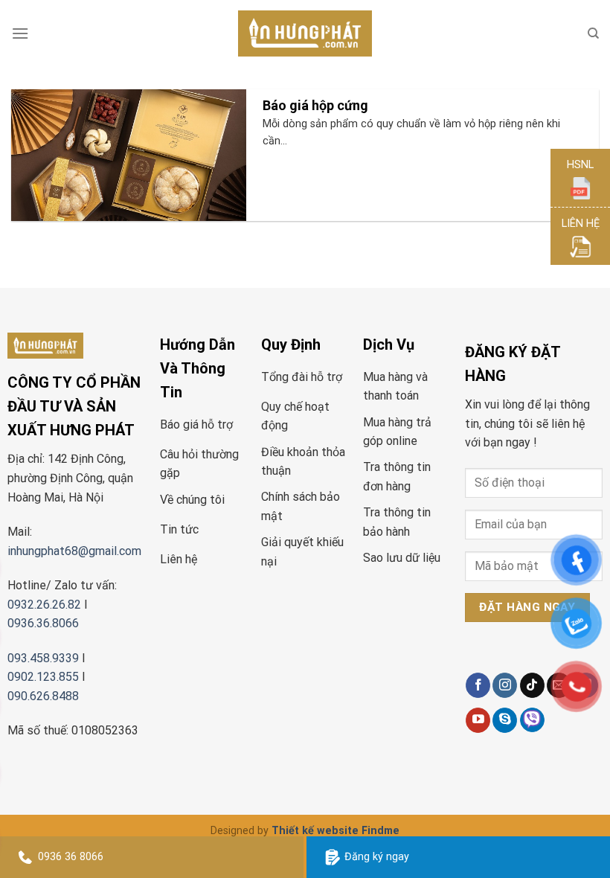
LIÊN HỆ (581, 223)
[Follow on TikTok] (532, 685)
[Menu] (20, 33)
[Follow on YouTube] (478, 720)
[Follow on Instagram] (504, 685)
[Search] (593, 33)
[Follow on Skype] (504, 720)
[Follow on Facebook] (478, 685)
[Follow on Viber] (532, 720)
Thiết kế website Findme (335, 830)
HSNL (580, 164)
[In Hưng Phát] (305, 34)
